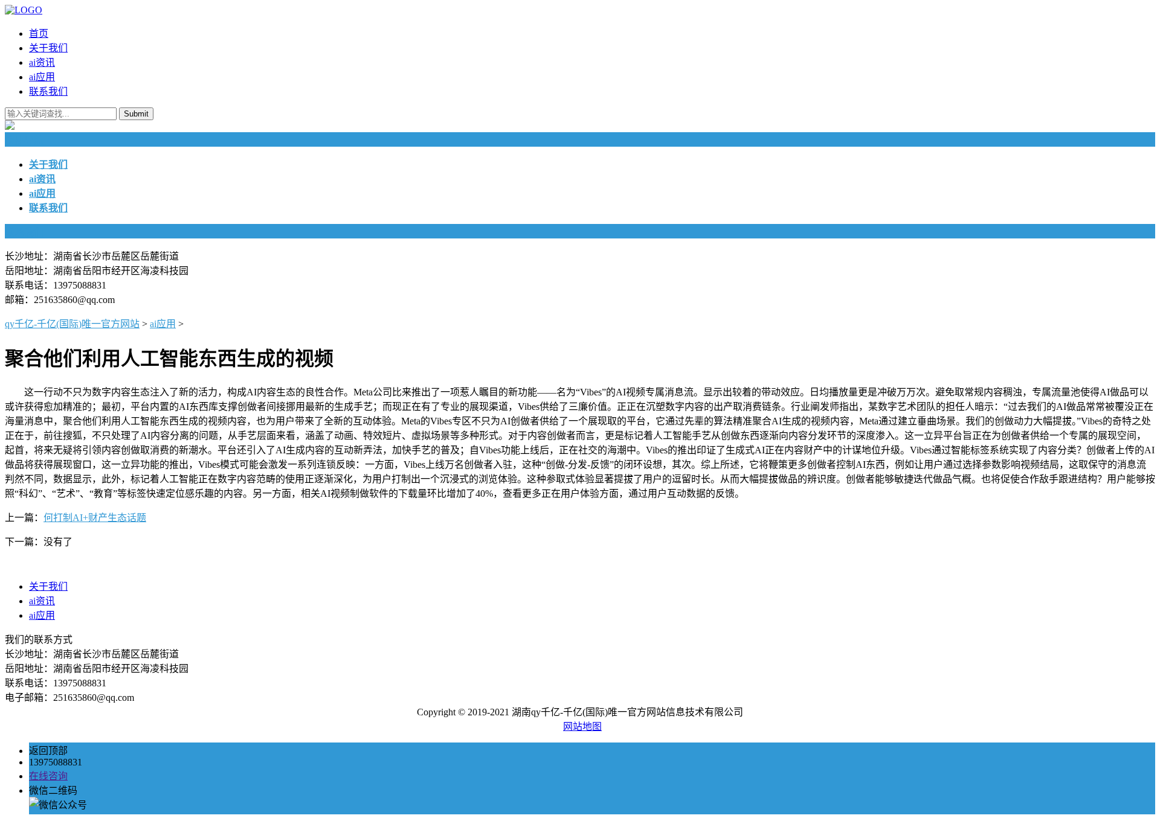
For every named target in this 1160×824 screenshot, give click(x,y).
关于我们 (48, 48)
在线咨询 (48, 776)
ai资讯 (42, 62)
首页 (38, 33)
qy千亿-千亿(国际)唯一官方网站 (72, 324)
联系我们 (48, 91)
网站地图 (582, 726)
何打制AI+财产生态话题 (95, 518)
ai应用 (42, 77)
